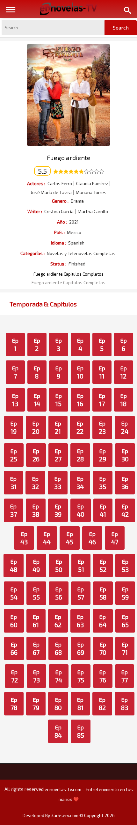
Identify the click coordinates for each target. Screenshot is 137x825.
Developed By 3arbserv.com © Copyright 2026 (69, 815)
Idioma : (58, 242)
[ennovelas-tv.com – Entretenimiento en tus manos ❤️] (68, 8)
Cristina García (59, 211)
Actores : (36, 183)
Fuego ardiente (68, 157)
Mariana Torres (91, 192)
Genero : (60, 201)
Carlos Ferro (59, 183)
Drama (77, 201)
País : (59, 232)
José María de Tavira (51, 192)
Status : (58, 263)
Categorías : (32, 253)
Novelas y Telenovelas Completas (81, 253)
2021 (74, 222)
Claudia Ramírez (92, 183)
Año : (62, 222)
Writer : (34, 211)
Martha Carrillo (93, 211)
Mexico (74, 232)
